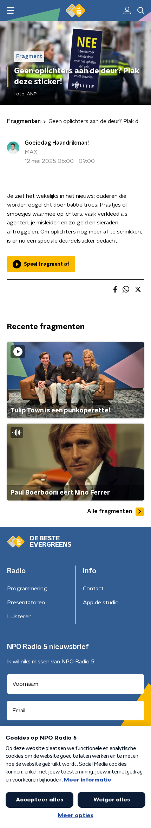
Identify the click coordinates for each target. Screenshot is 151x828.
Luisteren (19, 616)
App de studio (101, 602)
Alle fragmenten (109, 511)
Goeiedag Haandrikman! (57, 143)
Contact (93, 588)
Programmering (27, 588)
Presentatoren (26, 602)
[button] (10, 10)
